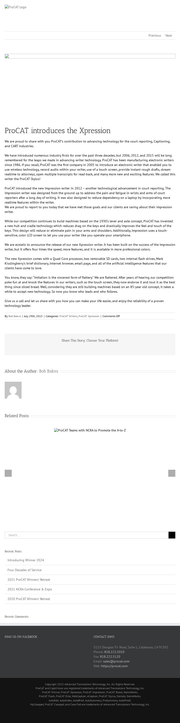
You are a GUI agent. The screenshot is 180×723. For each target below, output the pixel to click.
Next (168, 35)
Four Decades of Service (24, 570)
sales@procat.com (116, 661)
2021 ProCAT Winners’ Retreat (29, 579)
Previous (155, 35)
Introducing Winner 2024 (26, 560)
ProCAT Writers (68, 316)
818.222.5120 (110, 656)
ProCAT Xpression (89, 316)
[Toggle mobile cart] (165, 7)
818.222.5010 (114, 652)
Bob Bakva (14, 316)
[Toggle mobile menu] (173, 7)
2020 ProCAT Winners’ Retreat (29, 599)
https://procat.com (114, 666)
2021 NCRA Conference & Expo (30, 589)
